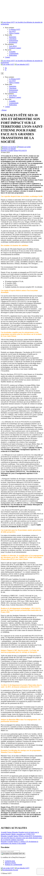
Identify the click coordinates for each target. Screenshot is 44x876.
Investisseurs (13, 42)
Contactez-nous (10, 861)
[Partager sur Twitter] (24, 147)
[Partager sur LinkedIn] (8, 149)
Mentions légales (10, 863)
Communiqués (13, 53)
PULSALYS (22, 150)
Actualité (10, 150)
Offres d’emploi (14, 33)
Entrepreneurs (13, 40)
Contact (7, 57)
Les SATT (12, 31)
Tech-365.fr (13, 46)
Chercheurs (12, 39)
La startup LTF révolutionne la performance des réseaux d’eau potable (19, 842)
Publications (13, 55)
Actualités (12, 52)
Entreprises (12, 37)
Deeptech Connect (15, 48)
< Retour (4, 110)
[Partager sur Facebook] (8, 147)
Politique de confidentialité (13, 864)
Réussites (4, 150)
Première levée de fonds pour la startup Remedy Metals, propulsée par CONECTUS (20, 833)
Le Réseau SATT (14, 29)
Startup (15, 150)
